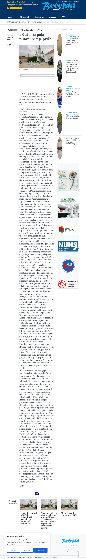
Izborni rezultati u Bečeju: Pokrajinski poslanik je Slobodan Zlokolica (28, 518)
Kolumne (39, 17)
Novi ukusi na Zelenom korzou (73, 115)
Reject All (27, 550)
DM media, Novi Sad (51, 557)
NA (36, 494)
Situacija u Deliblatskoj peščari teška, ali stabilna (72, 39)
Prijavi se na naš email (14, 8)
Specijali (25, 17)
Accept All (41, 550)
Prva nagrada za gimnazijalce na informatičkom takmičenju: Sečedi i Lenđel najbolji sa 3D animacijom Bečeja (49, 520)
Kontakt (70, 1)
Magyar (52, 17)
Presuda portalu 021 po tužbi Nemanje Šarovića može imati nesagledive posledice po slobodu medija (72, 66)
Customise (13, 550)
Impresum (64, 1)
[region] (27, 544)
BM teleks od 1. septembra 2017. (69, 514)
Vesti (10, 17)
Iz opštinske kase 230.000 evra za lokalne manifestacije (73, 141)
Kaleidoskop (36, 22)
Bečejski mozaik (13, 22)
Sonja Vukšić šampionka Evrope (73, 91)
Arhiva (59, 1)
